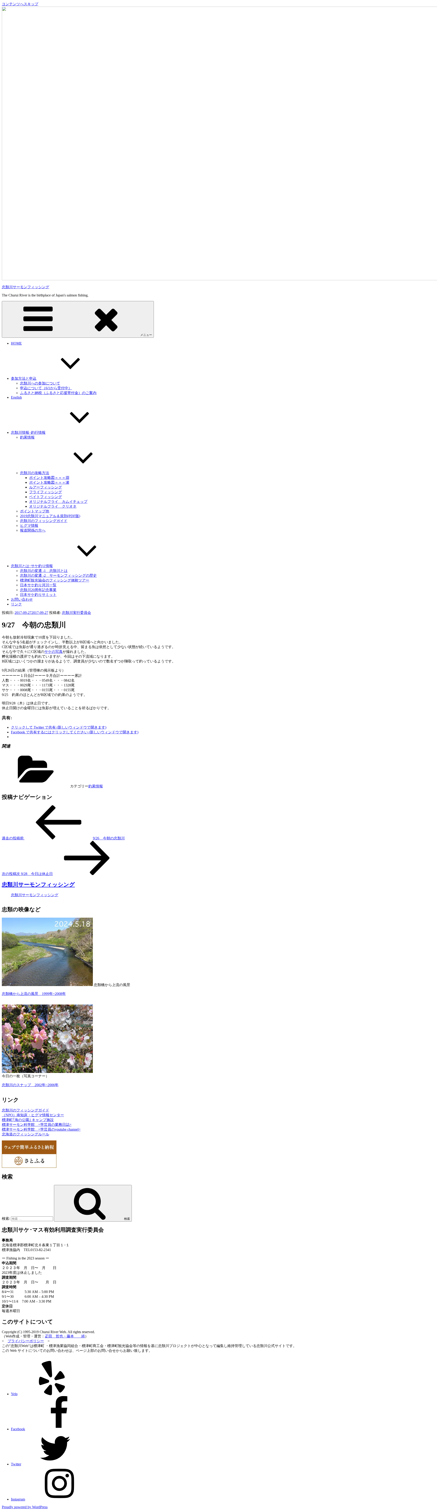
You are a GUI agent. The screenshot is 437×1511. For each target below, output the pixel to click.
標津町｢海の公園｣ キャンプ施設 (28, 1120)
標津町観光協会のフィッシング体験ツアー (54, 580)
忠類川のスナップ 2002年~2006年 (30, 1085)
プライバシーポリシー (26, 1341)
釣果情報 (27, 437)
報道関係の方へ (33, 530)
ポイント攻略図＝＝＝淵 (49, 478)
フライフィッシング (45, 492)
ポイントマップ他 (34, 511)
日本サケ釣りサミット (38, 595)
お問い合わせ (22, 599)
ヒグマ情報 (29, 525)
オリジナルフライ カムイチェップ (58, 502)
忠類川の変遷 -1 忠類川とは (44, 571)
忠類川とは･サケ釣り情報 (32, 566)
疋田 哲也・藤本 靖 (65, 1336)
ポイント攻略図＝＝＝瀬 (49, 482)
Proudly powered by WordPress (25, 1507)
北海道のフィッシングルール (25, 1134)
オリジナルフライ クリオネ (52, 506)
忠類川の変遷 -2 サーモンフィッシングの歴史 (58, 575)
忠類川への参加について (40, 383)
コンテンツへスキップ (20, 4)
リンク (16, 604)
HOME (16, 343)
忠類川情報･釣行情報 (28, 432)
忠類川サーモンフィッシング (25, 287)
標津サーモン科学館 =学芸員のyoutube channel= (41, 1129)
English (16, 397)
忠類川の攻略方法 (34, 473)
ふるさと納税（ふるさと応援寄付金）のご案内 (58, 393)
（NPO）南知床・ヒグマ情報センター (33, 1115)
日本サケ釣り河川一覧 (38, 585)
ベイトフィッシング (45, 497)
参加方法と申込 (23, 378)
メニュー (146, 335)
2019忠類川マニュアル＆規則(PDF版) (50, 516)
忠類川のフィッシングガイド (43, 521)
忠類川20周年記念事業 (38, 590)
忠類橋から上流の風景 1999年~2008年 (34, 994)
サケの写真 (53, 652)
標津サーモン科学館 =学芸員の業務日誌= (36, 1125)
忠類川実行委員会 (76, 613)
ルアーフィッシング (45, 487)
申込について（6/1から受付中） (46, 388)
